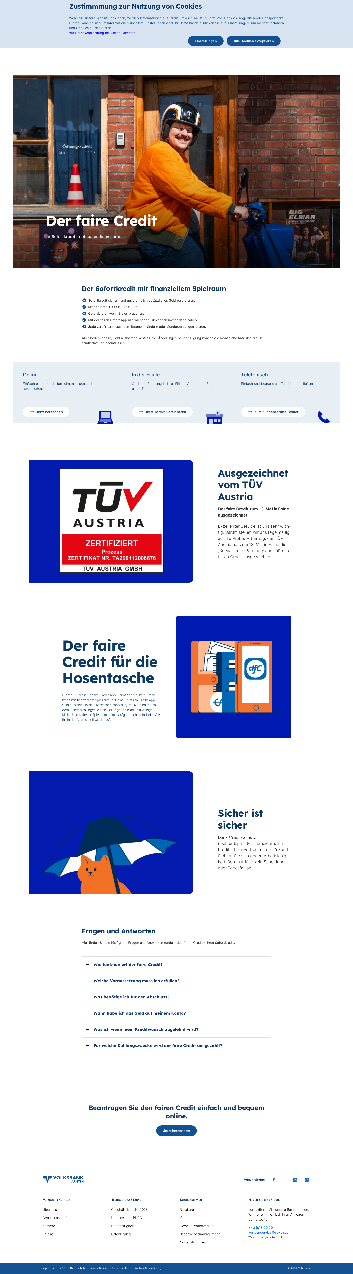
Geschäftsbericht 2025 (129, 1209)
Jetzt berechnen (176, 1131)
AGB (62, 1268)
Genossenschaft (55, 1218)
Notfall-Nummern (193, 1242)
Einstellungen (206, 41)
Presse (47, 1234)
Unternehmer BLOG (126, 1218)
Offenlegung (121, 1234)
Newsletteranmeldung (197, 1226)
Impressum (48, 1268)
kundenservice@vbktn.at (268, 1232)
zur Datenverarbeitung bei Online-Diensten (102, 33)
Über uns (49, 1209)
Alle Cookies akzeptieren (254, 41)
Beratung (187, 1209)
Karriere (48, 1226)
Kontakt (186, 1218)
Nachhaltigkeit (122, 1226)
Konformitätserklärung (148, 1268)
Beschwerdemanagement (200, 1234)
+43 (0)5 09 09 (260, 1227)
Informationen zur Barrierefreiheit (110, 1268)
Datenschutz (78, 1268)
